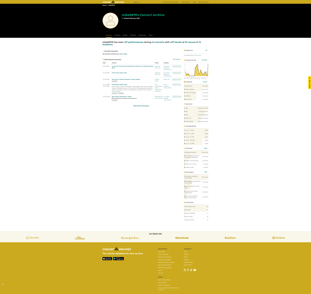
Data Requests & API (164, 265)
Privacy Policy (162, 282)
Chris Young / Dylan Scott (119, 73)
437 (207, 210)
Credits (186, 259)
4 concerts (205, 86)
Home (104, 5)
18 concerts (205, 152)
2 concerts (205, 92)
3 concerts (205, 89)
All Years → (205, 60)
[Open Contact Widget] (2, 284)
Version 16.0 (187, 265)
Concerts (117, 35)
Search (137, 2)
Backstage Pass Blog (164, 267)
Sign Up (160, 273)
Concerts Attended (189, 213)
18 (207, 216)
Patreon (186, 254)
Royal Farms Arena (191, 164)
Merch (186, 257)
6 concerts (205, 182)
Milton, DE (167, 79)
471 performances (133, 42)
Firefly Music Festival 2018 (119, 84)
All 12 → (206, 172)
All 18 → (206, 148)
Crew (185, 251)
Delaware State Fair (190, 152)
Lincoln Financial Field (191, 160)
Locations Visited (189, 220)
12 (207, 220)
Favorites (133, 35)
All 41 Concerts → (177, 59)
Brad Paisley (188, 86)
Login (194, 2)
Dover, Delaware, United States (167, 86)
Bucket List (142, 35)
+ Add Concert (185, 2)
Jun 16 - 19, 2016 (189, 133)
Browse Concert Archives (170, 2)
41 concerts (158, 42)
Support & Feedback (164, 259)
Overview (109, 35)
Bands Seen (187, 210)
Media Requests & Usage (166, 262)
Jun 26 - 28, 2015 (190, 140)
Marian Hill (188, 99)
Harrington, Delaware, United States (167, 67)
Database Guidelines (164, 257)
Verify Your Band (163, 254)
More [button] (150, 35)
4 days (206, 130)
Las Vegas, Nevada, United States (167, 98)
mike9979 (111, 5)
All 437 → (206, 82)
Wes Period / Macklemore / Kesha (122, 96)
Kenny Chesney (189, 89)
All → (207, 50)
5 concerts (205, 156)
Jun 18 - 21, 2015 (189, 137)
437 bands (176, 42)
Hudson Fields (189, 167)
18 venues (190, 42)
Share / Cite (309, 83)
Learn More (123, 54)
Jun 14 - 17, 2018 (189, 130)
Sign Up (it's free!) (203, 2)
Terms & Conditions (164, 280)
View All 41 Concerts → (142, 106)
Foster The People (190, 92)
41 (207, 213)
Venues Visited (188, 216)
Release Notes (188, 262)
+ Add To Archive (177, 66)
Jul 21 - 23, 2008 (189, 143)
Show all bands (116, 91)
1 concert (205, 164)
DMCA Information (164, 285)
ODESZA (188, 96)
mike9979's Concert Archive (143, 15)
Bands (125, 35)
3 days (206, 140)
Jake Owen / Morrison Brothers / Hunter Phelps (126, 79)
